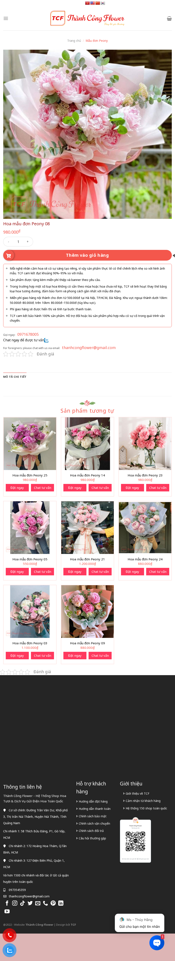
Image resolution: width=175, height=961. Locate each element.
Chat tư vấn (42, 487)
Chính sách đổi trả (91, 831)
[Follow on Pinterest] (53, 903)
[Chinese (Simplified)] (97, 3)
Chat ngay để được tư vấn (23, 340)
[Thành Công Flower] (87, 18)
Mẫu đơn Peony (97, 41)
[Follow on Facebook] (7, 903)
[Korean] (103, 3)
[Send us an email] (37, 903)
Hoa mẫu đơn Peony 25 (29, 475)
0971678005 (28, 334)
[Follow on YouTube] (7, 912)
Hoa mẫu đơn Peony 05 (29, 559)
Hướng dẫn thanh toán (95, 809)
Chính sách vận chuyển (94, 823)
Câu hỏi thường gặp (92, 838)
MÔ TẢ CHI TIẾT (15, 377)
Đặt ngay (17, 487)
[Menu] (5, 18)
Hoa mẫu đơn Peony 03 (29, 643)
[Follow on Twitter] (30, 903)
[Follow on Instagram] (14, 903)
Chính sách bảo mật (92, 816)
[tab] (15, 376)
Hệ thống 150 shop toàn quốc (146, 808)
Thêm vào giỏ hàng (87, 255)
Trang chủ (74, 41)
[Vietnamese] (87, 3)
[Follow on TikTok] (22, 903)
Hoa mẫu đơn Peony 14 (87, 475)
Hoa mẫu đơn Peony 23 (145, 475)
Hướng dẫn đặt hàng (93, 801)
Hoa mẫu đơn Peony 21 (87, 559)
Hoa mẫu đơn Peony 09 (87, 643)
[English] (92, 3)
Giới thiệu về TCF (137, 793)
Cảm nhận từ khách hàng (143, 801)
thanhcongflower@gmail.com (89, 347)
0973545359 (17, 890)
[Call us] (45, 903)
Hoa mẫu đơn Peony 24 (145, 559)
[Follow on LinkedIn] (60, 903)
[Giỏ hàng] (169, 18)
